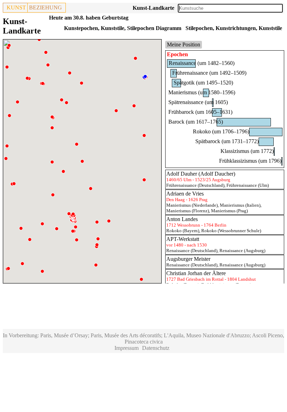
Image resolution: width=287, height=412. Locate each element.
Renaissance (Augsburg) (242, 250)
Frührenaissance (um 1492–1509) (209, 73)
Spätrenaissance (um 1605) (198, 102)
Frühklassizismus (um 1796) (250, 161)
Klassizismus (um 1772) (247, 151)
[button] (141, 279)
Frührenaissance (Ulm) (247, 185)
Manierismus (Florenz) (187, 210)
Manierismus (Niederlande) (192, 205)
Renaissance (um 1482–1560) (201, 63)
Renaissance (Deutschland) (191, 250)
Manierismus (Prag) (229, 210)
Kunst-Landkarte (153, 8)
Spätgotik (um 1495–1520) (203, 83)
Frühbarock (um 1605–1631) (200, 112)
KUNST (16, 7)
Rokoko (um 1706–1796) (221, 131)
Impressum (126, 348)
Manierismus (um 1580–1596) (201, 92)
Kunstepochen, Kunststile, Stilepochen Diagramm (122, 28)
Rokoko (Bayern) (182, 230)
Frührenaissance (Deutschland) (195, 185)
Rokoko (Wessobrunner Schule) (231, 230)
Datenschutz (155, 348)
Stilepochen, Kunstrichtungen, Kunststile (234, 28)
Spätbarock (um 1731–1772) (227, 141)
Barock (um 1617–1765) (195, 122)
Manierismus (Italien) (240, 205)
